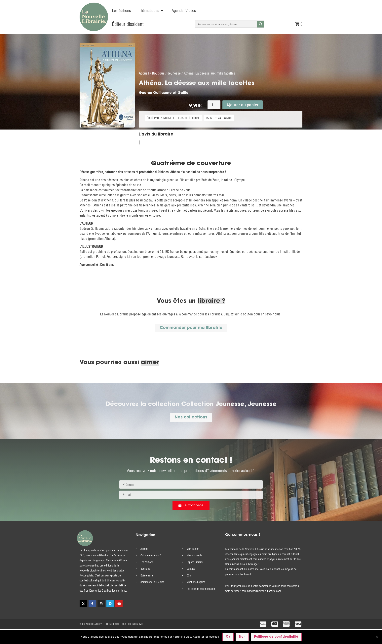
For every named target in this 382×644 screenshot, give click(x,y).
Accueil (144, 73)
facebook (211, 256)
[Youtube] (119, 603)
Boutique (158, 73)
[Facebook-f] (92, 603)
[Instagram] (101, 603)
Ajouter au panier (242, 104)
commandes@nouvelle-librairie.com (261, 591)
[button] (151, 11)
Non (242, 636)
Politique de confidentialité (276, 636)
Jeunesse (174, 73)
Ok (228, 636)
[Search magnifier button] (260, 24)
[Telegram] (110, 603)
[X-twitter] (83, 603)
